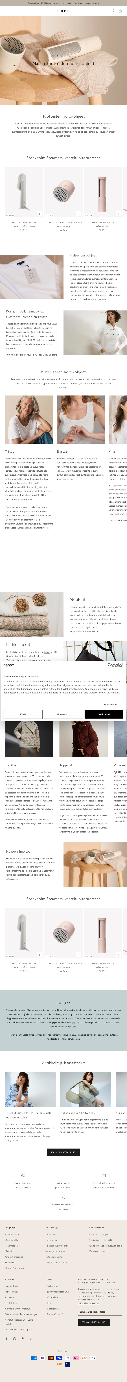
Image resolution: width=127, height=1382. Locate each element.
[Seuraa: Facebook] (6, 1338)
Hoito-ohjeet (11, 1291)
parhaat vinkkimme (79, 623)
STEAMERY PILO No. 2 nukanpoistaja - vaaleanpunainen (63, 224)
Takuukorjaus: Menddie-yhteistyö (21, 1314)
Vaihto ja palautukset (56, 1251)
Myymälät (9, 1251)
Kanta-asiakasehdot (98, 1251)
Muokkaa (62, 714)
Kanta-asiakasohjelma (99, 1234)
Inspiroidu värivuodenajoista (18, 1329)
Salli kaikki (104, 714)
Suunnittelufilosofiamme (58, 1291)
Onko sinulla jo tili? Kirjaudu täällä (105, 1245)
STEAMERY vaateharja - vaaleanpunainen (103, 224)
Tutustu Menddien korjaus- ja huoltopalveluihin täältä (31, 354)
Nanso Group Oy (56, 1314)
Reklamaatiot (11, 1245)
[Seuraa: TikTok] (30, 1338)
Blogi (49, 1303)
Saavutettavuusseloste (56, 1262)
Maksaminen (51, 1240)
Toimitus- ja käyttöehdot (57, 1245)
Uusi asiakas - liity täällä (100, 1240)
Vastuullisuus (53, 1297)
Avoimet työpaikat (14, 1256)
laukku (47, 652)
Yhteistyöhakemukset (15, 1268)
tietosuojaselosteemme (88, 1302)
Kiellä (23, 714)
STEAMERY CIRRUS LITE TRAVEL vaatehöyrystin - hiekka (24, 224)
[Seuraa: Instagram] (14, 1338)
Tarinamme (52, 1286)
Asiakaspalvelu (12, 1234)
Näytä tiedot (110, 704)
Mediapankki (53, 1308)
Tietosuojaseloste (54, 1256)
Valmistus (9, 1297)
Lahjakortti (51, 1234)
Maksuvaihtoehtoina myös (104, 1182)
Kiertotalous (11, 1303)
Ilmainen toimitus (63, 1182)
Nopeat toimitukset (23, 1182)
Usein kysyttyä (12, 1240)
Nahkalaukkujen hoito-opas (77, 1113)
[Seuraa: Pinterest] (22, 1338)
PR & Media (10, 1262)
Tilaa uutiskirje (94, 1322)
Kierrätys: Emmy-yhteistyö (18, 1308)
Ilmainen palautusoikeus (63, 1204)
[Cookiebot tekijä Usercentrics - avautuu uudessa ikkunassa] (109, 665)
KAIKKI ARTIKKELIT (63, 1152)
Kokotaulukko (12, 1286)
